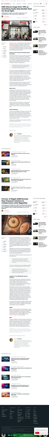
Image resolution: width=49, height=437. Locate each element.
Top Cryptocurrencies (39, 6)
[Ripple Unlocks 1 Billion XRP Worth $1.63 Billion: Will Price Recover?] (6, 368)
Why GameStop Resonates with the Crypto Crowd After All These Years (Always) (21, 180)
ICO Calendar (24, 3)
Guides (14, 3)
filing (14, 76)
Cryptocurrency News (14, 160)
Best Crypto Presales (19, 415)
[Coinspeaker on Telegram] (43, 0)
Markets (3, 411)
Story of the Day (4, 409)
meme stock (11, 46)
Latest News (36, 27)
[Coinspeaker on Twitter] (41, 0)
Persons (11, 413)
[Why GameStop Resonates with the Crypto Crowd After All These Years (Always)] (6, 180)
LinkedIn (4, 55)
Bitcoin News (13, 186)
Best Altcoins (20, 412)
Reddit (4, 53)
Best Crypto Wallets (19, 421)
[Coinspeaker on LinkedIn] (45, 0)
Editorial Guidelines (35, 415)
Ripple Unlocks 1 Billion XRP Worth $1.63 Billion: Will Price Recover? (21, 369)
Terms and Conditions (35, 418)
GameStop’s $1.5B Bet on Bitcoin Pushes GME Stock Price (21, 188)
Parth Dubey (14, 164)
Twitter (4, 48)
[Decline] (46, 428)
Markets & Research (36, 3)
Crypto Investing (18, 3)
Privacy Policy (35, 423)
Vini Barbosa (14, 370)
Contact (34, 411)
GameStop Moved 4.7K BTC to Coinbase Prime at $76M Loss (20, 154)
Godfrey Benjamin (15, 379)
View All (45, 24)
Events (11, 414)
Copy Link (5, 56)
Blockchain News (12, 335)
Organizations (12, 411)
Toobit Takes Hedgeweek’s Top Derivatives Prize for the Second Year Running (43, 52)
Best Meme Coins (20, 418)
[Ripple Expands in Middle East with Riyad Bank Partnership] (6, 394)
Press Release (4, 416)
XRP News (22, 366)
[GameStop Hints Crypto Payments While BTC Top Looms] (6, 162)
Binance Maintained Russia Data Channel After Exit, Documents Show (42, 32)
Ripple (18, 239)
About (34, 409)
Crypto (3, 413)
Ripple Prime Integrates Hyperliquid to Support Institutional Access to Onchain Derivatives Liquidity (20, 359)
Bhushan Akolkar (15, 173)
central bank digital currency (14, 314)
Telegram (4, 51)
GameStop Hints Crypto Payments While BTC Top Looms (20, 163)
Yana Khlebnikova (15, 181)
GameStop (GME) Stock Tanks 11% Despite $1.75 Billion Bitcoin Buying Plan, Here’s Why (20, 171)
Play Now (40, 435)
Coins (11, 409)
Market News (11, 130)
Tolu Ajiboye (7, 16)
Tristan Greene (14, 387)
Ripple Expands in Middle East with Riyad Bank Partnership (20, 394)
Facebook (4, 46)
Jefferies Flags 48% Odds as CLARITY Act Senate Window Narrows (43, 45)
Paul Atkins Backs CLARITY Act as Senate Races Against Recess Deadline (42, 39)
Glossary (11, 418)
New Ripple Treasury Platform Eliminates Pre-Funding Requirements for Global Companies (20, 386)
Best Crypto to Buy (20, 410)
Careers (34, 413)
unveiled (22, 237)
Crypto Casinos (30, 3)
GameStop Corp (15, 43)
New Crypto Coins (21, 417)
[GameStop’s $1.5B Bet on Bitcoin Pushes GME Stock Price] (6, 188)
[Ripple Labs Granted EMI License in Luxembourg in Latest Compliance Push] (6, 377)
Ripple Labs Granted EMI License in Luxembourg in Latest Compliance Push (21, 377)
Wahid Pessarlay (14, 155)
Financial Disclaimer (35, 421)
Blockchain (3, 414)
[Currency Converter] (46, 4)
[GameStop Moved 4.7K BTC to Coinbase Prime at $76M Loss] (6, 154)
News (10, 3)
